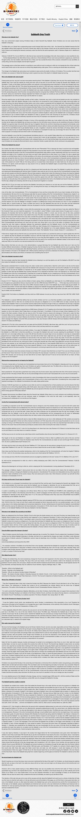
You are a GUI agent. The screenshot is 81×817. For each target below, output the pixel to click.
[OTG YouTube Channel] (72, 811)
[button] (17, 19)
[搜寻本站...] (77, 6)
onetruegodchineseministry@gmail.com (60, 814)
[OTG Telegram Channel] (76, 811)
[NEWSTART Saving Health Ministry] (64, 811)
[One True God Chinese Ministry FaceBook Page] (68, 811)
